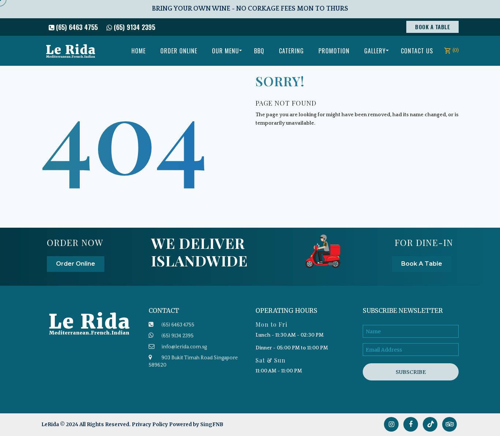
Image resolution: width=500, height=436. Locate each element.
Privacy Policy (150, 424)
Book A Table (432, 27)
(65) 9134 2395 (133, 27)
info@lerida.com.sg (184, 347)
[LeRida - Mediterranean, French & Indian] (70, 50)
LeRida (50, 424)
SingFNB (211, 424)
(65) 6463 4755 (76, 27)
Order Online (75, 263)
